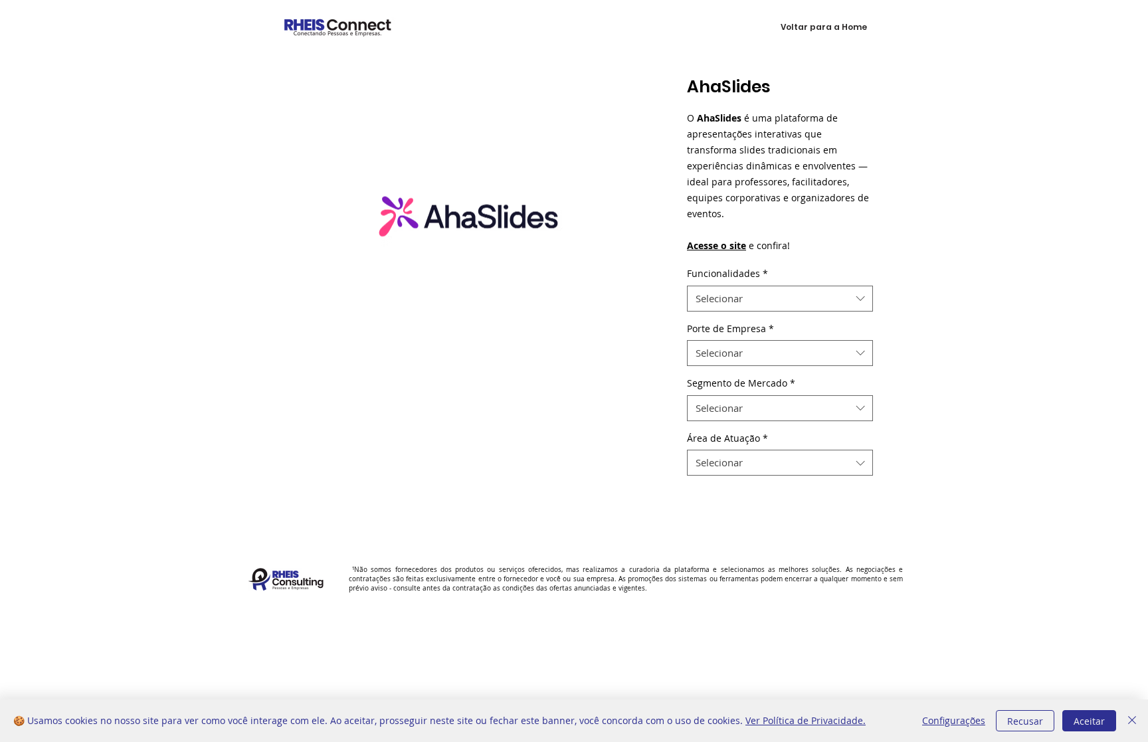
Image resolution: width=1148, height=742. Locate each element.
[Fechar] (1132, 720)
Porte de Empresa (730, 328)
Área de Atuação (727, 438)
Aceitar (1089, 721)
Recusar (1025, 721)
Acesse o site (716, 245)
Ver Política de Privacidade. (805, 720)
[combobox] (780, 299)
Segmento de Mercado (741, 383)
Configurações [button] (953, 720)
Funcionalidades (727, 273)
